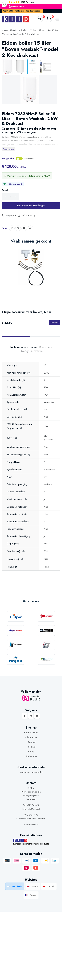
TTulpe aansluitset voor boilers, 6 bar (26, 312)
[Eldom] (15, 630)
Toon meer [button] (8, 149)
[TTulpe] (15, 616)
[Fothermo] (46, 659)
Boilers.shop (32, 732)
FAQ (32, 751)
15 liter (33, 30)
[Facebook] (24, 716)
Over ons (32, 742)
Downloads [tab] (45, 347)
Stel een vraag (28, 215)
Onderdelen (31, 756)
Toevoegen (55, 322)
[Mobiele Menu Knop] (57, 19)
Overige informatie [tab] (31, 351)
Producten (32, 737)
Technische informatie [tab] (23, 347)
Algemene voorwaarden (31, 772)
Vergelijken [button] (10, 215)
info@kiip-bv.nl (34, 808)
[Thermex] (46, 616)
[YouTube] (37, 716)
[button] (30, 228)
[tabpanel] (31, 462)
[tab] (7, 66)
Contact (31, 747)
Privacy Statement (31, 824)
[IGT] (46, 645)
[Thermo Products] (46, 630)
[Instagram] (30, 716)
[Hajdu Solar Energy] (15, 659)
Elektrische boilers (19, 30)
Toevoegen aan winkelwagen (31, 205)
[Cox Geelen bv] (15, 645)
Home (5, 30)
